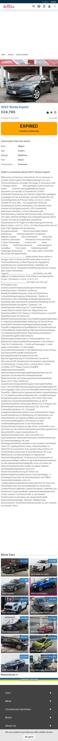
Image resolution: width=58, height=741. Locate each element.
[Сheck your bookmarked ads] (44, 6)
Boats (8, 717)
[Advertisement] (29, 32)
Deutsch (45, 2)
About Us (10, 725)
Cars (3, 55)
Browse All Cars (8, 674)
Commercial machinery (18, 709)
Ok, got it (29, 737)
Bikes (8, 701)
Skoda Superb (22, 55)
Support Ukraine (29, 679)
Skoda (10, 55)
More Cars (8, 554)
